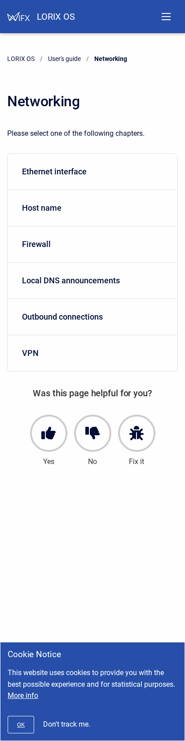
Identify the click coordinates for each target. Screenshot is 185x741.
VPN (30, 353)
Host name (42, 207)
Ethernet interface (54, 171)
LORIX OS (56, 16)
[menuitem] (92, 172)
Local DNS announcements (71, 280)
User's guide (64, 58)
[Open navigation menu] (166, 16)
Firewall (36, 244)
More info (23, 695)
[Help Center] (18, 16)
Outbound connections (62, 316)
